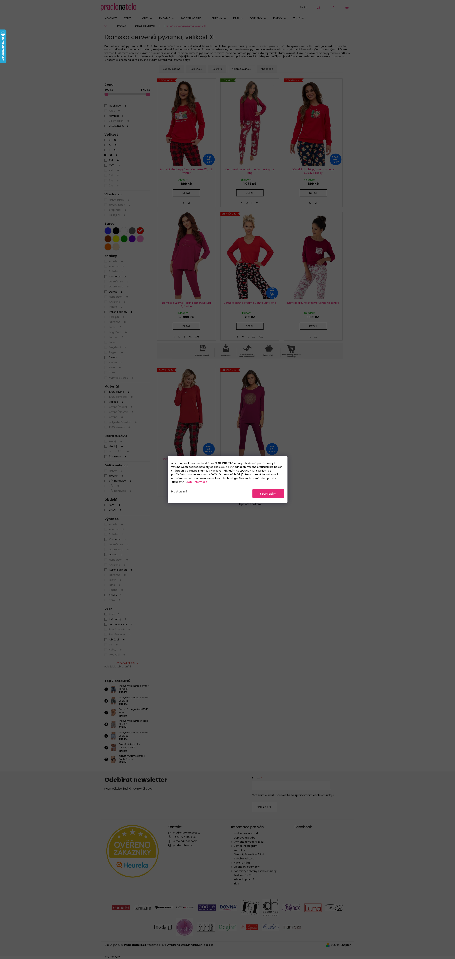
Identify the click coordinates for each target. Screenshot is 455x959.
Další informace (197, 482)
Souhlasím (268, 493)
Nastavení (179, 491)
